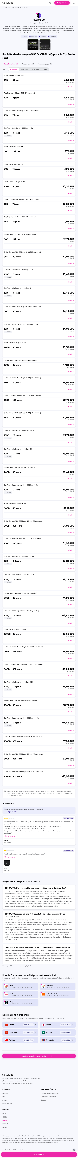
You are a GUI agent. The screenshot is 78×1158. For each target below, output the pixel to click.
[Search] (74, 3)
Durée (45, 69)
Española (5, 1124)
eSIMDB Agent (7, 1103)
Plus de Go (35, 69)
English (4, 1113)
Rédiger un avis (62, 3)
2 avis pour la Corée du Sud (39, 23)
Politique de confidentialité (50, 1093)
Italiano (4, 1127)
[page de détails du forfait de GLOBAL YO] (45, 44)
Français (5, 1120)
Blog (3, 1096)
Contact (43, 1100)
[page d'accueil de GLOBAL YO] (33, 44)
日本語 (4, 1117)
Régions (5, 1093)
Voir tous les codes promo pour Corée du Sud (37, 1056)
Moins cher (14, 69)
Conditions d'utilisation (48, 1096)
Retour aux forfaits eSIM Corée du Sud (16, 8)
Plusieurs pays (44, 64)
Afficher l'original (9, 836)
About (4, 1100)
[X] (74, 1150)
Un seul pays (28, 64)
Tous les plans (11, 64)
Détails (70, 87)
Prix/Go (25, 69)
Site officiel (38, 1154)
